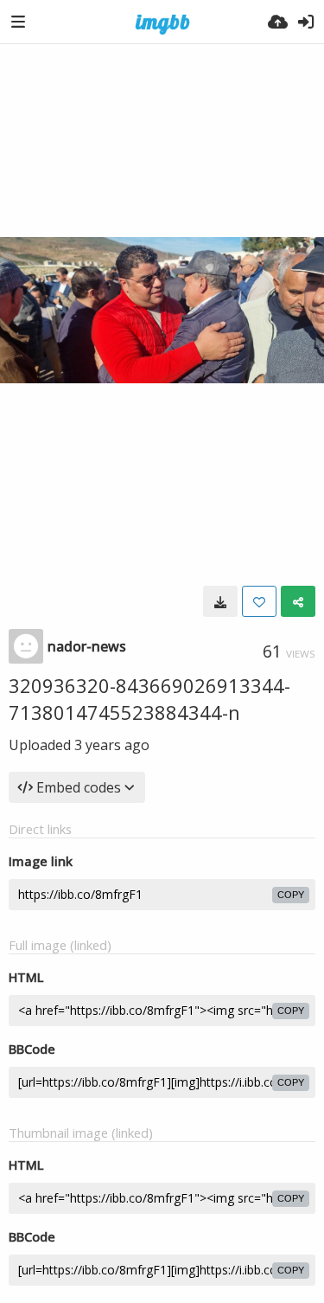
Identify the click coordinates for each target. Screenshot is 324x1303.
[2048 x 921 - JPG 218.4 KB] (220, 601)
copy (290, 894)
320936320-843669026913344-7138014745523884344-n (149, 698)
